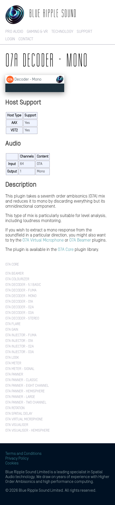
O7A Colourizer (17, 279)
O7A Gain (11, 330)
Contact (25, 39)
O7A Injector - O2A (19, 347)
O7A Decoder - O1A (19, 302)
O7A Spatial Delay (18, 414)
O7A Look (12, 358)
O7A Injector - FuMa (20, 335)
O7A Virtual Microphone (43, 240)
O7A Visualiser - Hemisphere (27, 431)
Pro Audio (14, 31)
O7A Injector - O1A (19, 341)
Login (10, 39)
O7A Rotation (15, 408)
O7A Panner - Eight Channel (27, 386)
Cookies (11, 463)
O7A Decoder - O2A (19, 307)
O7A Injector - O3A (19, 352)
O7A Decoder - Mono (20, 296)
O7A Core (66, 249)
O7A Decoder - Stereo (22, 319)
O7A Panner (14, 375)
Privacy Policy (17, 458)
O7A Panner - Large (20, 397)
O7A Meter (13, 363)
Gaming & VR (37, 31)
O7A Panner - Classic (21, 380)
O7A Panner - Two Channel (25, 403)
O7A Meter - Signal (19, 369)
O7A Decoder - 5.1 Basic (23, 285)
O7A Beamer (80, 240)
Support (84, 31)
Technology (62, 31)
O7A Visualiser (16, 425)
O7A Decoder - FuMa (20, 291)
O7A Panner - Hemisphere (25, 391)
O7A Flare (13, 324)
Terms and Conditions (23, 453)
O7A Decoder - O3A (19, 313)
